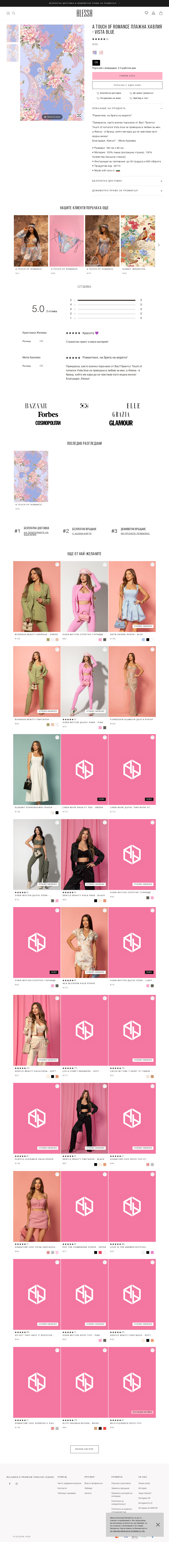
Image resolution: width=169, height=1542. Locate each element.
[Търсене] (13, 13)
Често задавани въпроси (69, 1484)
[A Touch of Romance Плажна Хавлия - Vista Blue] (13, 33)
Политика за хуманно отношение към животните (121, 1512)
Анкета (87, 1493)
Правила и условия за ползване (121, 1494)
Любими (88, 1488)
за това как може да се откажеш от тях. (127, 1531)
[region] (84, 245)
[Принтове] (13, 53)
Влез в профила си (93, 1484)
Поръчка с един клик (127, 85)
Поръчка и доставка (121, 1484)
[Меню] (8, 13)
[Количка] (160, 13)
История (142, 1488)
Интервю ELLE (145, 1503)
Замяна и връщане (120, 1488)
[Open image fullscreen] (79, 115)
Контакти (62, 1488)
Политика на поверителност (118, 1502)
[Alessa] (84, 13)
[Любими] (146, 12)
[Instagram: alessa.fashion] (16, 1483)
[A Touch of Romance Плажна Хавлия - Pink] (101, 53)
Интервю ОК (144, 1498)
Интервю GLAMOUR (148, 1508)
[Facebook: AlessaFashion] (10, 1483)
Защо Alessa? (145, 1493)
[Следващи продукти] (158, 245)
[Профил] (153, 13)
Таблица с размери (67, 1493)
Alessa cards (144, 1484)
